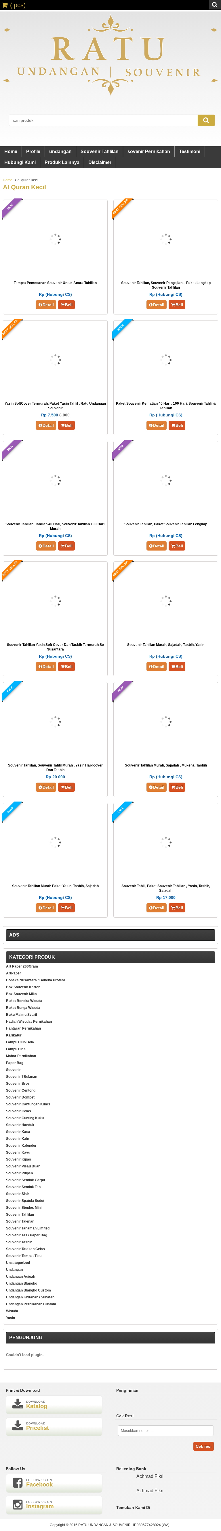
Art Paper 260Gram (22, 966)
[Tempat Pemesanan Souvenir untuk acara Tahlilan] (55, 273)
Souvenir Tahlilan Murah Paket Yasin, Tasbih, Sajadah (55, 886)
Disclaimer (99, 162)
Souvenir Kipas (18, 1159)
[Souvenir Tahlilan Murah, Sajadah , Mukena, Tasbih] (166, 755)
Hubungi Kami (20, 162)
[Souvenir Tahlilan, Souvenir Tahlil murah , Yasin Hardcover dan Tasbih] (55, 755)
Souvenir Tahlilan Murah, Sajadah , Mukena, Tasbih (166, 765)
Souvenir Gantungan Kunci (28, 1104)
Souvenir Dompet (20, 1097)
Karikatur (14, 1035)
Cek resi (204, 1446)
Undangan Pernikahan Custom (31, 1304)
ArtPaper (13, 973)
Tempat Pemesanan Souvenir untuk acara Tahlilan (55, 283)
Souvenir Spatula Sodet (25, 1201)
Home (10, 151)
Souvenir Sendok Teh (23, 1187)
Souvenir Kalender (21, 1146)
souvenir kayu (18, 1152)
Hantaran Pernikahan (23, 1028)
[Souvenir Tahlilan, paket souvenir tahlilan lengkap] (166, 514)
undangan (60, 151)
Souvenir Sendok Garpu (25, 1180)
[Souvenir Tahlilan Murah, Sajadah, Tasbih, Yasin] (166, 634)
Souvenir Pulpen (19, 1173)
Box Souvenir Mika (21, 994)
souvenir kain (17, 1139)
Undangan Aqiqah (20, 1277)
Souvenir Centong (20, 1090)
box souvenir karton (23, 987)
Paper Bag (14, 1063)
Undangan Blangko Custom (28, 1290)
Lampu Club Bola (20, 1042)
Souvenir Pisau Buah (23, 1166)
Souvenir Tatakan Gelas (25, 1249)
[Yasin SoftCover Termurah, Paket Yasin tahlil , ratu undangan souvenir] (55, 393)
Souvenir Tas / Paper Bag (26, 1235)
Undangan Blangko (21, 1283)
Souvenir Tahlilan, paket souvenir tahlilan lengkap (165, 524)
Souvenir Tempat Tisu (23, 1256)
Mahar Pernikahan (21, 1056)
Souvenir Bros (18, 1084)
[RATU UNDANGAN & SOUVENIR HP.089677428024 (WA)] (110, 94)
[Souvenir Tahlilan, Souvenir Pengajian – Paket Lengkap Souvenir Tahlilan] (166, 273)
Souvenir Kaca (18, 1132)
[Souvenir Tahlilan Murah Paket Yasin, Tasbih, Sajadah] (55, 876)
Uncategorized (18, 1263)
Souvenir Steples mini (23, 1208)
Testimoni (189, 151)
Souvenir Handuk (20, 1125)
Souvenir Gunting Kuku (25, 1118)
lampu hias (16, 1049)
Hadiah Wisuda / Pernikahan (29, 1022)
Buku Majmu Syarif (21, 1015)
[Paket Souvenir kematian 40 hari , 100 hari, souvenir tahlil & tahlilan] (166, 393)
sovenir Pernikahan (148, 151)
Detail (48, 304)
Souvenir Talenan (20, 1221)
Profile (33, 151)
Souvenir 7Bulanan (21, 1077)
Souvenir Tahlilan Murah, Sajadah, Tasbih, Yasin (165, 645)
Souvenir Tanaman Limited (27, 1228)
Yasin (10, 1318)
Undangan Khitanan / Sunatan (30, 1297)
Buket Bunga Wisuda (23, 1008)
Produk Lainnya (62, 162)
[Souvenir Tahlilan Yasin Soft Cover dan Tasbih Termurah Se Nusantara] (55, 634)
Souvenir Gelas (18, 1111)
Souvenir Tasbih (19, 1242)
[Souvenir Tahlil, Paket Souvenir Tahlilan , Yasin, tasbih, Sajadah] (166, 876)
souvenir (13, 1070)
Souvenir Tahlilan (100, 151)
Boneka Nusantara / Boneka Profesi (35, 980)
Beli (69, 304)
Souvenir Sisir (17, 1194)
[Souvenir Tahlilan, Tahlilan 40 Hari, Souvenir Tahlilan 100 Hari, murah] (55, 514)
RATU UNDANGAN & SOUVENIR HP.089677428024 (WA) (123, 1525)
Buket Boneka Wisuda (24, 1001)
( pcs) (18, 5)
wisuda (12, 1311)
